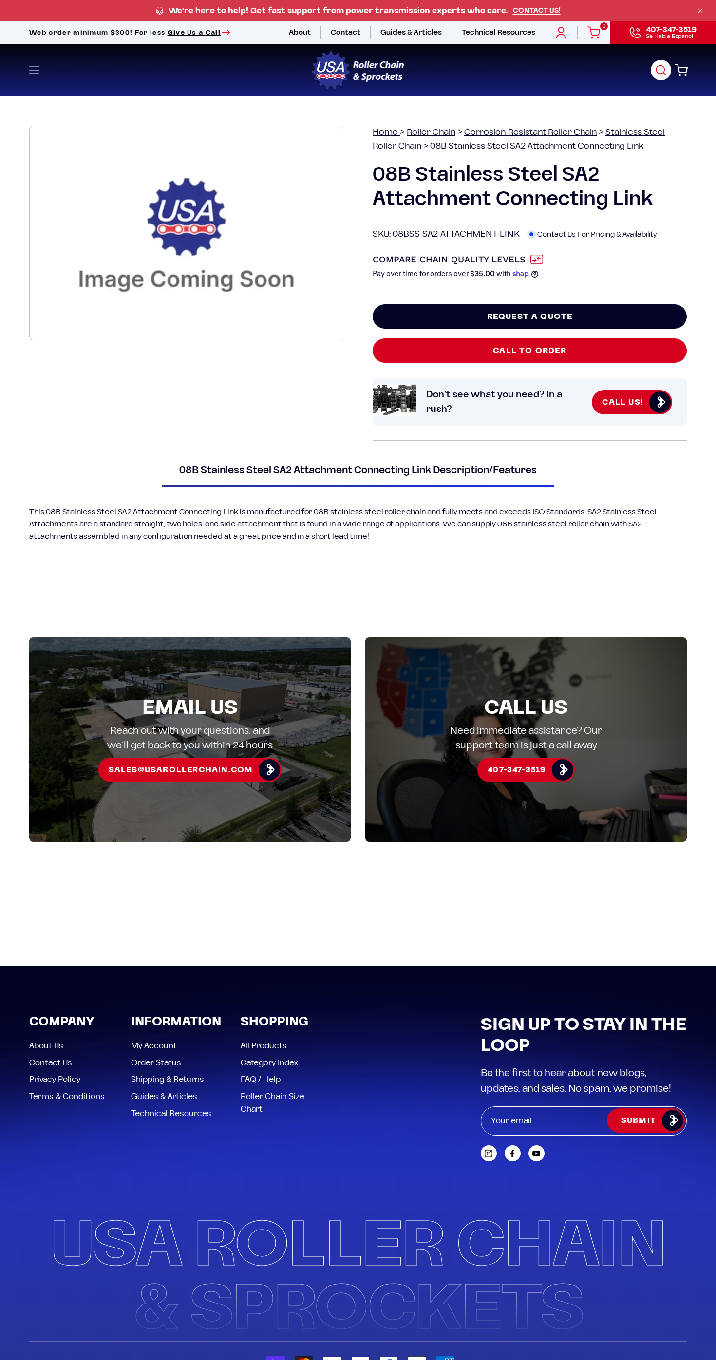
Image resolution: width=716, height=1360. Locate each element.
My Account (154, 1046)
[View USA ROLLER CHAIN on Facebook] (513, 1153)
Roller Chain (431, 132)
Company (61, 1022)
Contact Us (50, 1062)
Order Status (156, 1062)
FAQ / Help (261, 1079)
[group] (358, 11)
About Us (46, 1046)
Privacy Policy (54, 1079)
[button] (661, 70)
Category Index (269, 1062)
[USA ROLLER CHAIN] (358, 70)
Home (386, 132)
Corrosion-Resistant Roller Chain (530, 132)
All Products (264, 1046)
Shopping (274, 1022)
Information (176, 1022)
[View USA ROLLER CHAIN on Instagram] (489, 1153)
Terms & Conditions (67, 1096)
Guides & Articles (164, 1096)
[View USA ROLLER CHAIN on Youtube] (536, 1153)
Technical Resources (171, 1113)
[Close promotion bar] (700, 10)
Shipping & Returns (167, 1079)
